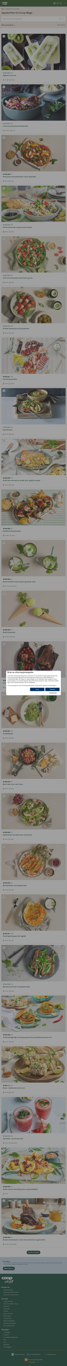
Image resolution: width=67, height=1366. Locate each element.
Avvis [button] (37, 689)
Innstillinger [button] (53, 693)
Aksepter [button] (52, 689)
